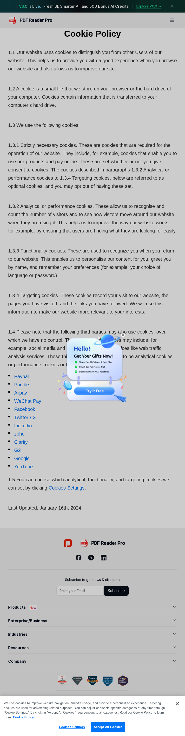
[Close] (177, 703)
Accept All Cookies (108, 727)
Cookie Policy (23, 717)
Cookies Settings (72, 727)
